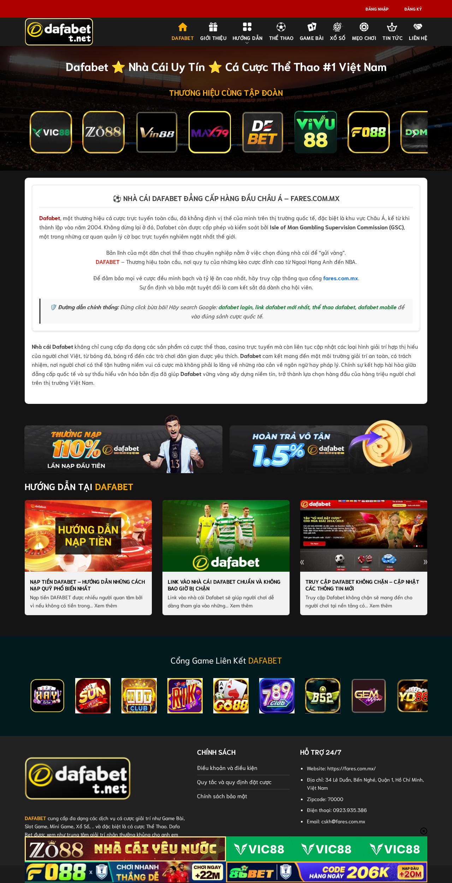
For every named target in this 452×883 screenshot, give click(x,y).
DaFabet (183, 37)
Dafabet (49, 217)
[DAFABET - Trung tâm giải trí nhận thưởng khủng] (60, 32)
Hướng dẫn (248, 37)
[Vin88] (156, 132)
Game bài (311, 37)
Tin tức (392, 37)
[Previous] (38, 134)
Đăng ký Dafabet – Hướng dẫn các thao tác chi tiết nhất (83, 585)
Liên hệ (418, 37)
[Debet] (262, 132)
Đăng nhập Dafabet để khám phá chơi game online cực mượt (226, 585)
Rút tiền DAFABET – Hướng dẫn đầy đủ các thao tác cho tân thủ (362, 585)
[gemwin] (369, 696)
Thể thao (281, 37)
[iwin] (47, 696)
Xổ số (337, 37)
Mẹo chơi (364, 37)
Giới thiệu (213, 37)
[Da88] (50, 132)
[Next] (413, 134)
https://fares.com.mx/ (351, 768)
